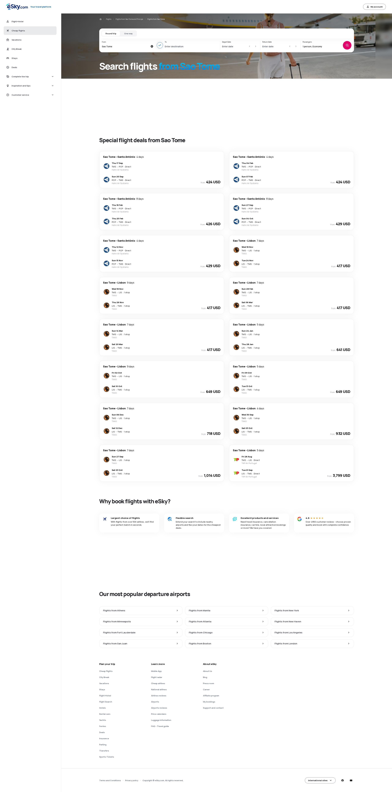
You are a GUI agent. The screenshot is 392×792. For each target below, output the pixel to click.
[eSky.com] (100, 19)
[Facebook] (342, 780)
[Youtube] (351, 780)
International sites (318, 780)
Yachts (102, 720)
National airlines (159, 689)
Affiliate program (211, 695)
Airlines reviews (158, 695)
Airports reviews (159, 707)
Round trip (111, 33)
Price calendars (158, 714)
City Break (104, 677)
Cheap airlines (158, 683)
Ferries (102, 726)
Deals (102, 732)
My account (377, 6)
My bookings (209, 701)
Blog (205, 677)
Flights (108, 19)
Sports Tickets (106, 756)
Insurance (104, 738)
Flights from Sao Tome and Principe (129, 19)
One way (128, 33)
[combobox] (125, 46)
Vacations (104, 683)
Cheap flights (106, 671)
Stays (102, 689)
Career (206, 689)
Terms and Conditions (110, 780)
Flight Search (105, 701)
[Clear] (152, 46)
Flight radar (156, 677)
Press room (208, 683)
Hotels (102, 707)
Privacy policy (131, 780)
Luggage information (161, 720)
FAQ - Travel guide (160, 726)
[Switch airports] (160, 45)
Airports (155, 701)
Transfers (104, 750)
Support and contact (213, 707)
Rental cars (104, 714)
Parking (102, 744)
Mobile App (156, 671)
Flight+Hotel (105, 695)
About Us (207, 671)
